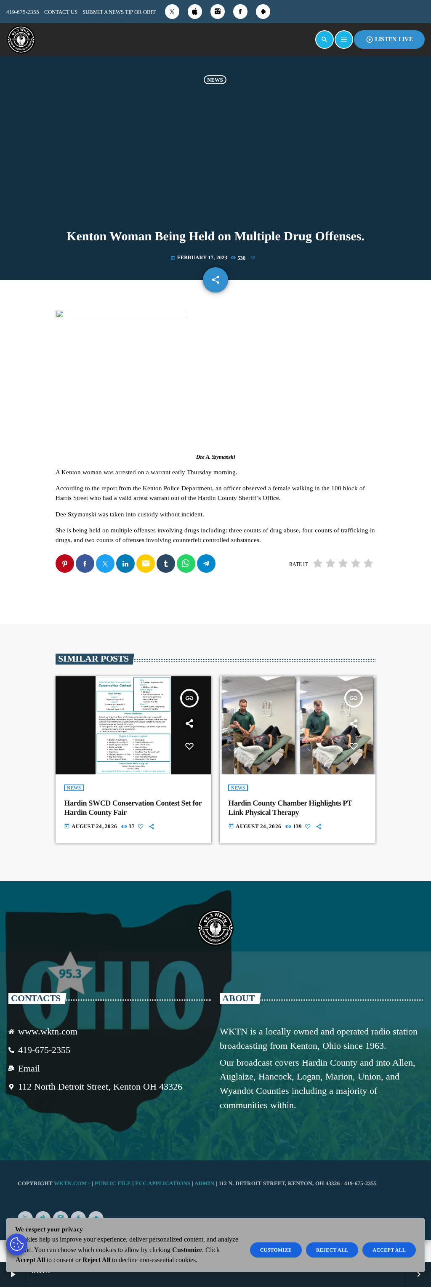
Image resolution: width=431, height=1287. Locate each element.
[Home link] (21, 39)
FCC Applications (162, 1183)
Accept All (389, 1250)
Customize (276, 1250)
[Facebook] (240, 11)
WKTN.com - (73, 1183)
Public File (113, 1183)
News (215, 79)
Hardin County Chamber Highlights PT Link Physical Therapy (290, 807)
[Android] (263, 11)
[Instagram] (217, 11)
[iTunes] (195, 11)
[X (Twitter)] (172, 11)
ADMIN (204, 1183)
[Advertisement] (215, 155)
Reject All (332, 1250)
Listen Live (389, 39)
